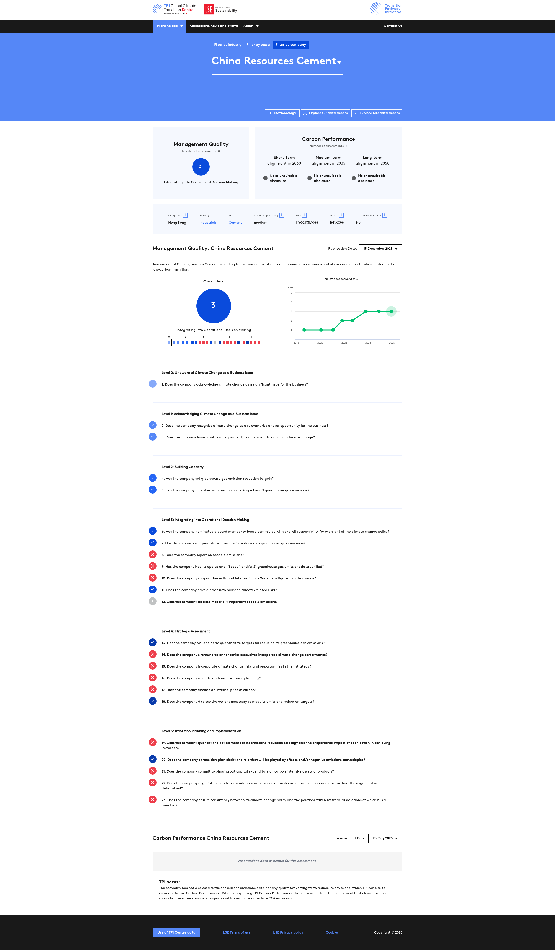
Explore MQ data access (380, 113)
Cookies (332, 932)
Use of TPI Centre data (176, 932)
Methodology (285, 113)
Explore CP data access (328, 113)
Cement (235, 223)
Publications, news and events (213, 26)
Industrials (208, 223)
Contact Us (393, 26)
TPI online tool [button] (166, 26)
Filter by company (291, 45)
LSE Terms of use (237, 932)
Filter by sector (259, 45)
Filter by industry (228, 45)
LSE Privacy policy (288, 932)
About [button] (248, 26)
